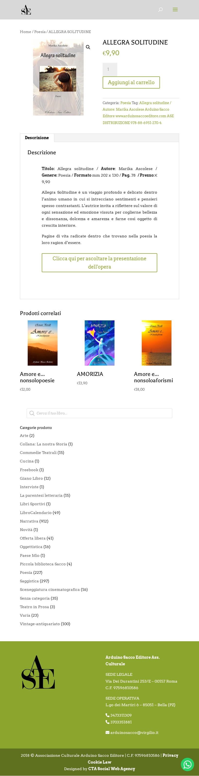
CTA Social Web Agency (111, 769)
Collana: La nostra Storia (43, 444)
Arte (24, 435)
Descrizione (37, 137)
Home (25, 32)
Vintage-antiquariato (40, 624)
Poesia (40, 32)
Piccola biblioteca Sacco (43, 564)
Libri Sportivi (32, 504)
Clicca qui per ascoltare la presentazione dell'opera (99, 263)
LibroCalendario (36, 512)
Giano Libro (31, 478)
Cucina (27, 461)
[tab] (37, 138)
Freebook (29, 470)
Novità (26, 529)
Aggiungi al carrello (131, 82)
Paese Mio (30, 555)
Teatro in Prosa (34, 607)
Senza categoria (35, 598)
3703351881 (121, 722)
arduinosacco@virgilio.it (134, 732)
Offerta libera (33, 538)
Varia (25, 615)
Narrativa (29, 521)
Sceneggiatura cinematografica (50, 589)
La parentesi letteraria (41, 495)
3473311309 (121, 715)
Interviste (29, 487)
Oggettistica (31, 546)
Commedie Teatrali (38, 452)
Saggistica (29, 581)
